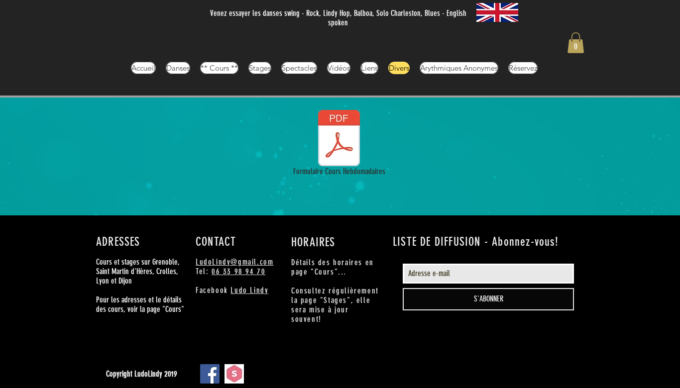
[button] (575, 42)
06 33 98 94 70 (238, 271)
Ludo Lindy (249, 290)
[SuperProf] (234, 374)
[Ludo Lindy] (210, 374)
